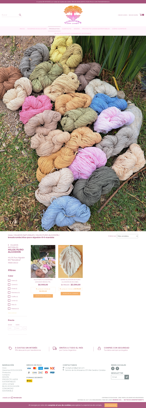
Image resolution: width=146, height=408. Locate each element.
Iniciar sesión (133, 15)
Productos (54, 29)
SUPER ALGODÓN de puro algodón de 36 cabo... (70, 281)
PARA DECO (13, 263)
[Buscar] (20, 15)
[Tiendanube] (12, 398)
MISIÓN (77, 29)
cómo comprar (119, 29)
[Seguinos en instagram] (113, 368)
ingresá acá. (117, 400)
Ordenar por (112, 236)
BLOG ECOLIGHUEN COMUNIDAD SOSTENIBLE (73, 33)
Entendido (111, 405)
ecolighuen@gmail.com (75, 368)
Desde (10, 325)
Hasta (17, 325)
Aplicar (25, 328)
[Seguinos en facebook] (117, 368)
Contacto (66, 29)
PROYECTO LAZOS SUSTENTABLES (96, 29)
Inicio (22, 29)
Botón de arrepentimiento (134, 400)
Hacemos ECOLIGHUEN (37, 29)
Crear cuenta (122, 15)
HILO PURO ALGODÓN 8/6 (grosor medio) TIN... (43, 281)
